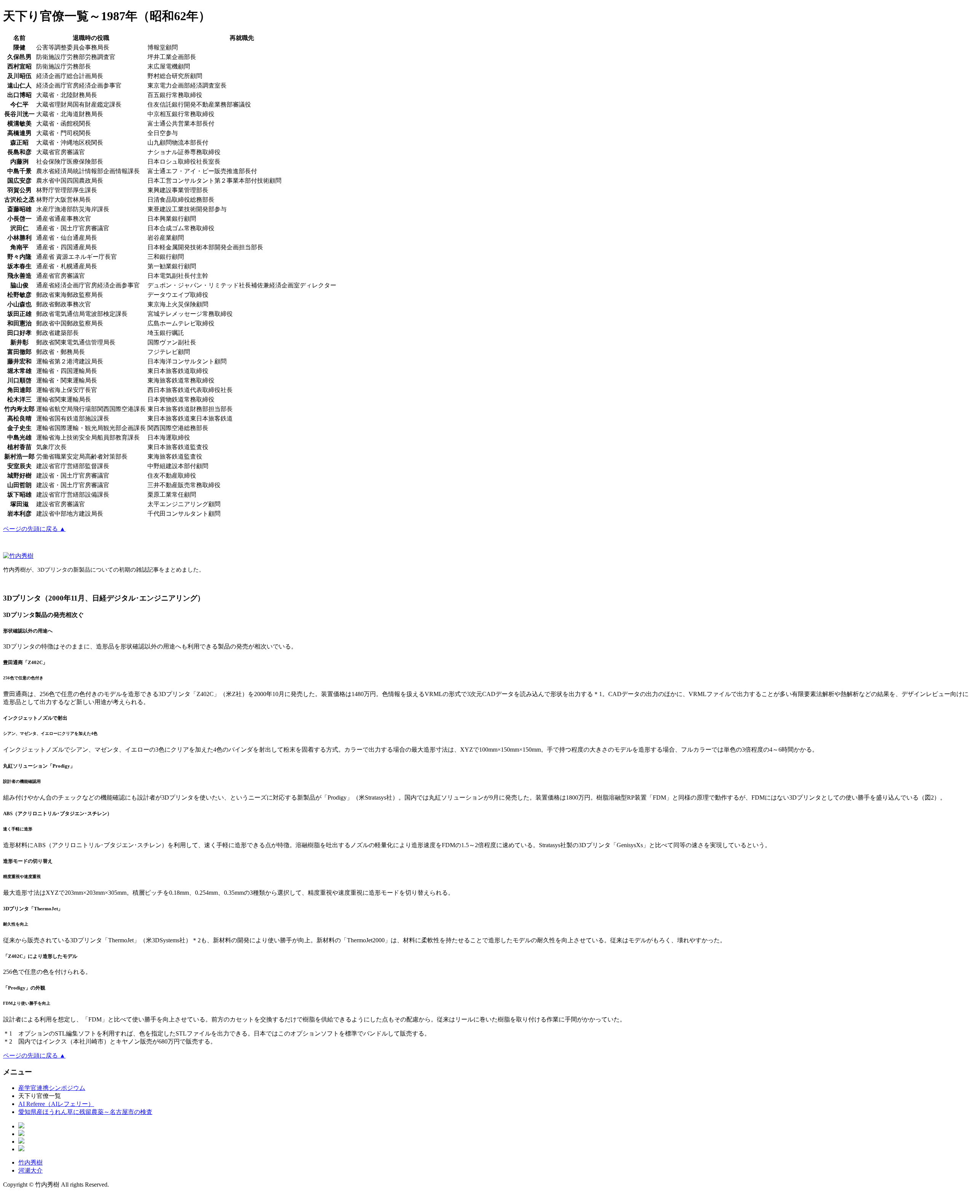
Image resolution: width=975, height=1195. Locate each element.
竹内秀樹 (30, 1162)
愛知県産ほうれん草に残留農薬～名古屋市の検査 (85, 1112)
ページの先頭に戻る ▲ (34, 529)
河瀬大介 (30, 1170)
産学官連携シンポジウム (51, 1088)
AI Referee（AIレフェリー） (56, 1104)
